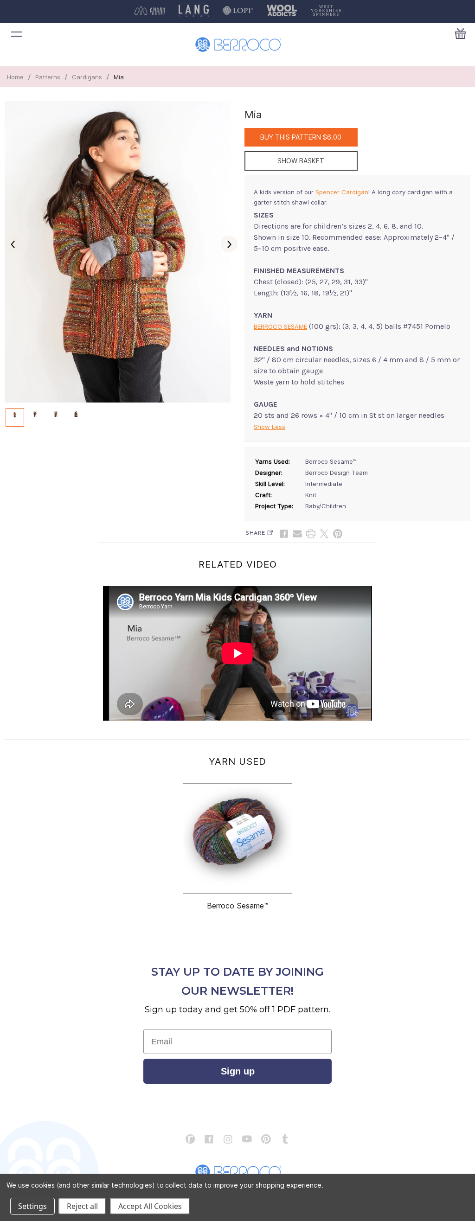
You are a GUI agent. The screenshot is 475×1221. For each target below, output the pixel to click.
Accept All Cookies (150, 1206)
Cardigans (87, 77)
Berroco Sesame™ (238, 905)
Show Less (269, 426)
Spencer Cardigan (341, 192)
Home (15, 77)
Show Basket (300, 161)
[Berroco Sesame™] (237, 838)
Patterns (47, 77)
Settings (32, 1206)
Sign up (238, 1071)
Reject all (82, 1206)
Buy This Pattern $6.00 (300, 137)
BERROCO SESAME (280, 326)
